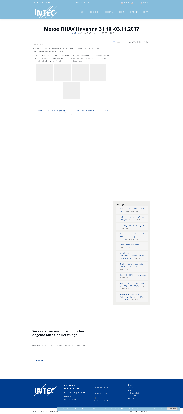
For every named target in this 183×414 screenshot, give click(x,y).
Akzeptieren (172, 409)
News (145, 12)
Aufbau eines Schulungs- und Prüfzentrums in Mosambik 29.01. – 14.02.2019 (133, 297)
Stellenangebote (134, 393)
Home (82, 12)
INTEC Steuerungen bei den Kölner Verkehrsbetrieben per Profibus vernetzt (133, 236)
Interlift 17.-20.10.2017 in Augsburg (50, 110)
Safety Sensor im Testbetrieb (131, 245)
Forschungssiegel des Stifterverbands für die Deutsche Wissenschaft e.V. (132, 256)
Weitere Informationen (158, 409)
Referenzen (107, 12)
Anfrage (40, 360)
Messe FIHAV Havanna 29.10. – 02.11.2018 (91, 110)
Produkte (93, 12)
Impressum (134, 411)
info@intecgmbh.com (83, 2)
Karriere (121, 12)
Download (134, 12)
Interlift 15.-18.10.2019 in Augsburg (133, 275)
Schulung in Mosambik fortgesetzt (133, 225)
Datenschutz (144, 411)
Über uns (131, 390)
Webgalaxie (53, 411)
